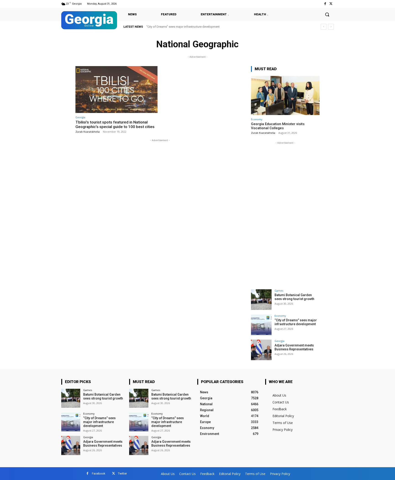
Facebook (98, 473)
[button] (327, 14)
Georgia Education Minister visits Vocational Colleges (277, 126)
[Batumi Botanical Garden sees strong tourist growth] (261, 299)
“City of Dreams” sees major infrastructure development (296, 322)
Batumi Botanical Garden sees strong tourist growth (294, 297)
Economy (256, 119)
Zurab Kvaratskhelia (87, 131)
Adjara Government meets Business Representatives (183, 26)
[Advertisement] (285, 213)
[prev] (323, 26)
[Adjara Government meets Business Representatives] (261, 350)
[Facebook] (325, 4)
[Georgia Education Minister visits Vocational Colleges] (285, 95)
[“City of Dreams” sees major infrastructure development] (261, 324)
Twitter (122, 473)
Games (279, 290)
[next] (331, 26)
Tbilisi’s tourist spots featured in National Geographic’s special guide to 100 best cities (115, 124)
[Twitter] (331, 4)
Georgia (80, 117)
